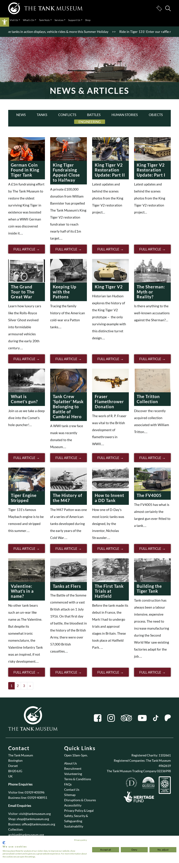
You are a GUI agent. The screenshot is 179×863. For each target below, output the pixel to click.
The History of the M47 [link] (67, 498)
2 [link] (18, 686)
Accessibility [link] (72, 805)
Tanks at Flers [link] (67, 586)
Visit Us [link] (14, 20)
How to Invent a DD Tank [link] (109, 498)
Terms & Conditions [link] (77, 779)
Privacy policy (80, 840)
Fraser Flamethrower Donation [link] (109, 401)
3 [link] (24, 686)
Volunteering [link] (73, 774)
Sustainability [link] (73, 826)
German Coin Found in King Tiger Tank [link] (25, 170)
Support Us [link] (74, 20)
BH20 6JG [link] (15, 771)
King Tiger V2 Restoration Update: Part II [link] (110, 170)
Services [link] (59, 20)
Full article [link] (24, 249)
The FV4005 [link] (149, 495)
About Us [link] (70, 763)
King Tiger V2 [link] (109, 286)
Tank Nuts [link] (44, 20)
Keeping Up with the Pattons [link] (64, 291)
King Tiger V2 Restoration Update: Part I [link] (151, 170)
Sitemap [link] (70, 795)
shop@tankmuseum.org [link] (33, 819)
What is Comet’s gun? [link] (24, 399)
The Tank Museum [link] (20, 755)
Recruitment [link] (72, 768)
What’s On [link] (28, 20)
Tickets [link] (159, 8)
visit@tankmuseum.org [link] (35, 814)
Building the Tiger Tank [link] (149, 589)
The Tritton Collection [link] (148, 399)
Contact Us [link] (71, 789)
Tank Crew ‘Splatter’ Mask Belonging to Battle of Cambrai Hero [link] (68, 406)
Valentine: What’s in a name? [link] (22, 591)
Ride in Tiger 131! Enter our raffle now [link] (134, 32)
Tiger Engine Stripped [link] (24, 498)
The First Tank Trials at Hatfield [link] (109, 591)
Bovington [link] (15, 760)
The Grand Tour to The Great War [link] (22, 291)
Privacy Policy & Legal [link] (79, 810)
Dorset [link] (13, 766)
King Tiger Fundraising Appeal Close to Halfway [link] (66, 172)
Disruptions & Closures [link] (80, 800)
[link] (4, 22)
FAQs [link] (68, 784)
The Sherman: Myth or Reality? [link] (151, 291)
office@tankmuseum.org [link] (38, 824)
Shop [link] (88, 20)
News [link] (21, 115)
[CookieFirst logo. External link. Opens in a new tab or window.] (4, 842)
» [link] (30, 686)
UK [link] (10, 776)
